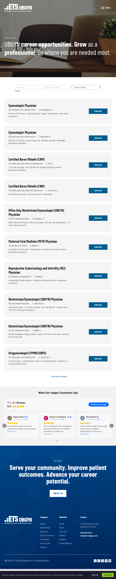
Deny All (95, 575)
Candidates (44, 539)
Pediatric (62, 539)
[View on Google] (9, 418)
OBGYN (62, 536)
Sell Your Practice (47, 536)
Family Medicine (65, 543)
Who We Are (45, 528)
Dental (61, 524)
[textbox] (58, 87)
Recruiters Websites (41, 561)
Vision (61, 528)
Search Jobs (45, 543)
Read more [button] (11, 434)
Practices (44, 532)
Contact (43, 547)
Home (42, 524)
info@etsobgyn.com (89, 536)
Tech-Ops (63, 532)
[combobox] (58, 87)
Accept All (108, 575)
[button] (102, 8)
